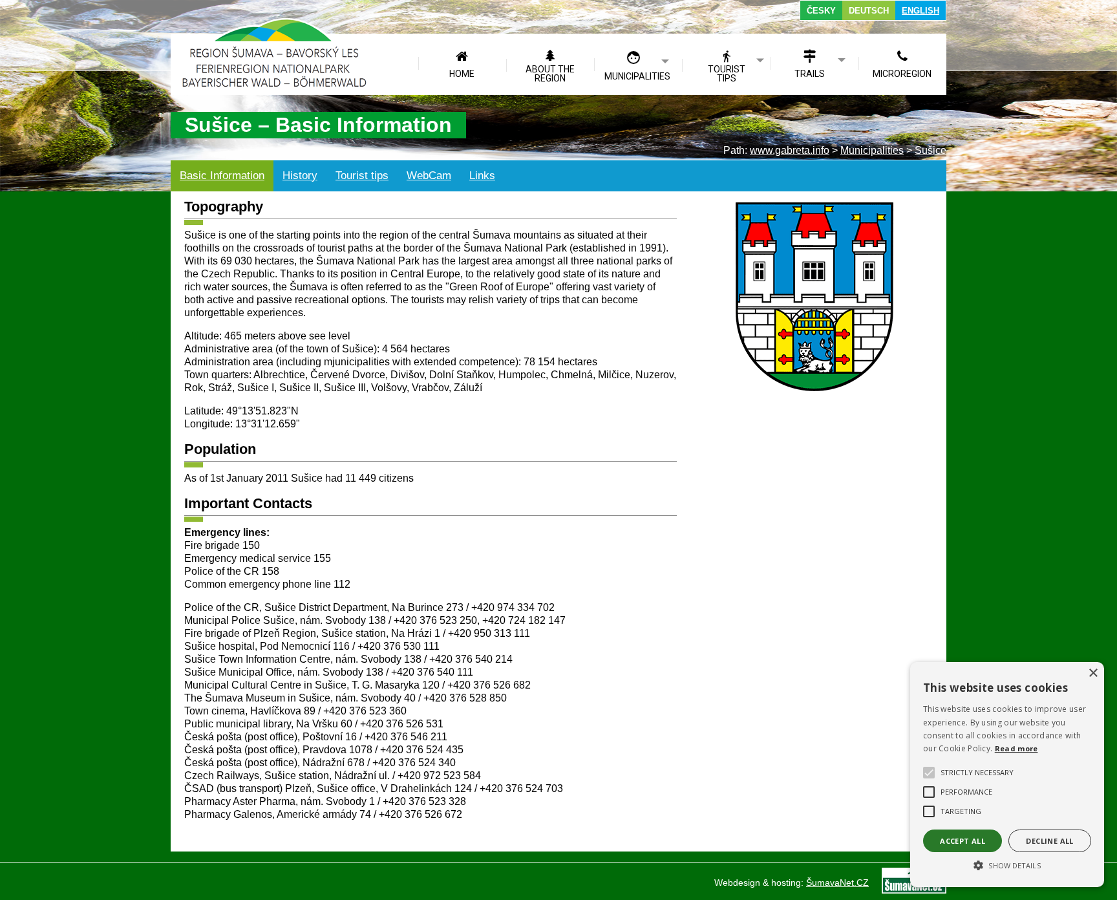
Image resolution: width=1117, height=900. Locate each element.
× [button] (1093, 673)
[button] (1007, 864)
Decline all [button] (1049, 841)
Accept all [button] (962, 841)
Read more (1016, 748)
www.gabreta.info (789, 150)
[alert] (1007, 774)
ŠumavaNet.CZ (837, 882)
